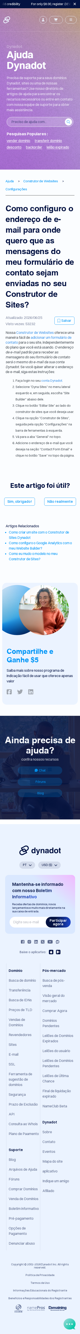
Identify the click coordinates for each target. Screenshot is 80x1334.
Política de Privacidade (40, 1275)
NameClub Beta (54, 1106)
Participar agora (58, 922)
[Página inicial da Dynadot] (7, 20)
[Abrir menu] (71, 20)
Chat (42, 770)
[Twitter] (42, 942)
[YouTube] (50, 942)
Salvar (66, 320)
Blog (40, 793)
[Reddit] (57, 942)
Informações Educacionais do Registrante (40, 1290)
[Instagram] (29, 942)
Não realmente (60, 501)
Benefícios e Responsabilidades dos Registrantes (40, 1298)
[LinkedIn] (36, 942)
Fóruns (41, 782)
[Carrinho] (56, 20)
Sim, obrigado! (19, 501)
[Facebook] (22, 942)
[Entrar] (43, 20)
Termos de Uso (40, 1283)
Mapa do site (52, 1161)
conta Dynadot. (52, 381)
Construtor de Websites (35, 332)
